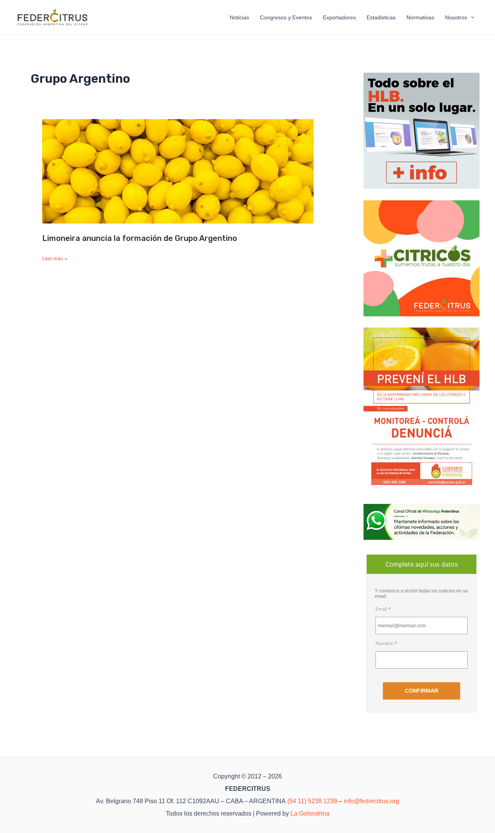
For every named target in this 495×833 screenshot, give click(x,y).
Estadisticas (381, 17)
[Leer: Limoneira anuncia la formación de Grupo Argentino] (178, 171)
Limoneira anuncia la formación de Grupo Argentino (139, 238)
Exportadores (339, 17)
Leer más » (54, 259)
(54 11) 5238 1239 (312, 801)
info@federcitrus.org (371, 801)
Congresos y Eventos (286, 17)
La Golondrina (309, 813)
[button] (470, 17)
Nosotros (456, 17)
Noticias (239, 17)
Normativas (420, 17)
